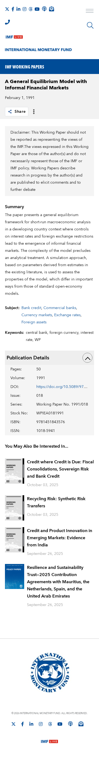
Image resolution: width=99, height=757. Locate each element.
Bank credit (31, 308)
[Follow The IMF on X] (7, 9)
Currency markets (36, 315)
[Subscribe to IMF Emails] (51, 8)
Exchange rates (67, 315)
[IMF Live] (14, 36)
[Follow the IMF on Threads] (30, 9)
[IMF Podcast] (44, 8)
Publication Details (28, 358)
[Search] (90, 25)
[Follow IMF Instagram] (24, 9)
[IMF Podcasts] (70, 723)
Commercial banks (59, 308)
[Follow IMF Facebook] (13, 9)
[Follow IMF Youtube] (37, 9)
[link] (9, 111)
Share (20, 111)
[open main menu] (90, 11)
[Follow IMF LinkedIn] (18, 9)
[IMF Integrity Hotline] (7, 22)
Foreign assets (33, 322)
